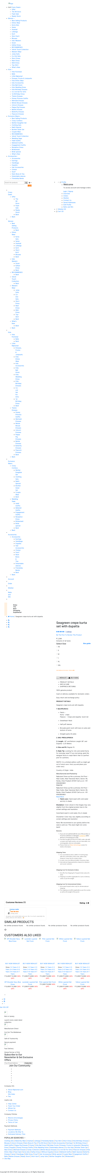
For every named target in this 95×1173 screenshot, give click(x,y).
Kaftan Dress (16, 45)
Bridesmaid (16, 149)
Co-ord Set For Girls (19, 92)
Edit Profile (67, 205)
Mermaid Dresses (18, 101)
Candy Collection (33, 1150)
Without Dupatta (47, 1152)
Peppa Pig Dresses (18, 107)
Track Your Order (14, 1106)
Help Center (12, 1104)
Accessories (12, 156)
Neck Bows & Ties (18, 174)
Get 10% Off (4, 1007)
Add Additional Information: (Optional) (64, 670)
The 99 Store (16, 12)
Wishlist (66, 198)
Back (17, 214)
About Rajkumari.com (15, 1090)
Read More (60, 797)
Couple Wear (16, 132)
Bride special (16, 152)
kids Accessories (18, 83)
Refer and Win (68, 207)
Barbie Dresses (17, 109)
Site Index (11, 1094)
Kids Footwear (17, 72)
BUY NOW (9, 963)
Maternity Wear (20, 1141)
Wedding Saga (17, 138)
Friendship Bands (18, 178)
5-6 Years (13, 972)
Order (10, 583)
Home (11, 616)
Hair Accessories (18, 167)
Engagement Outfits (19, 145)
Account (11, 579)
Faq (9, 1096)
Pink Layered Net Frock (47, 982)
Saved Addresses (69, 202)
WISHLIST (16, 963)
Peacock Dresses (18, 114)
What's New (16, 67)
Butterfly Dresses (18, 112)
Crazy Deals (16, 7)
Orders (65, 196)
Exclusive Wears (13, 116)
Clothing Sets (16, 125)
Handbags (15, 163)
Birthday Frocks (53, 1145)
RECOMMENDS (17, 47)
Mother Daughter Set (19, 123)
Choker (14, 169)
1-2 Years (13, 967)
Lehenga (15, 32)
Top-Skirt (15, 65)
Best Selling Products (19, 20)
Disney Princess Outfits (20, 98)
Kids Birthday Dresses (19, 89)
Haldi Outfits (16, 141)
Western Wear (16, 52)
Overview (66, 193)
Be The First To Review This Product (69, 635)
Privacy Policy (13, 1120)
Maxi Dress (16, 60)
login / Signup (68, 191)
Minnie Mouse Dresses (19, 103)
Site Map (7, 1158)
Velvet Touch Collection (20, 49)
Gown (14, 43)
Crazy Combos (17, 121)
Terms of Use (12, 1122)
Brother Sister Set (18, 129)
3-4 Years (13, 969)
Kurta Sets (15, 25)
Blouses (14, 38)
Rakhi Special (16, 127)
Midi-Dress (15, 63)
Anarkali (14, 29)
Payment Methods (14, 1130)
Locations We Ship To (15, 1132)
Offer (13, 9)
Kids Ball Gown (17, 85)
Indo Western (16, 40)
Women (11, 18)
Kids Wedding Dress (19, 87)
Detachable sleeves (18, 176)
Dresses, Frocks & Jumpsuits (22, 78)
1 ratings (68, 632)
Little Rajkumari (17, 76)
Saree (14, 27)
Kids (10, 69)
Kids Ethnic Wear (18, 81)
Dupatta (14, 165)
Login (30, 186)
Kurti (13, 34)
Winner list (11, 1108)
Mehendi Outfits (17, 143)
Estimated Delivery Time (16, 1134)
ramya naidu (14, 909)
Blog (9, 1092)
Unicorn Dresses (17, 105)
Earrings (15, 161)
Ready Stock (16, 16)
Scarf (14, 172)
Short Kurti (15, 36)
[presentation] (4, 929)
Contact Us (67, 200)
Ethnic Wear (16, 23)
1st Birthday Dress (18, 94)
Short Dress (16, 58)
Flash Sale (15, 14)
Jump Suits (16, 54)
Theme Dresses (17, 96)
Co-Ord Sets (16, 56)
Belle (13, 74)
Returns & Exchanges (15, 1118)
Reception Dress (17, 147)
